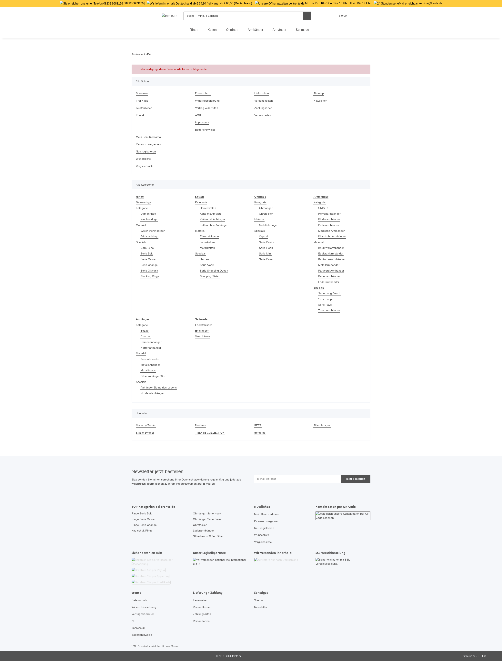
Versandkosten (263, 100)
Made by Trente (146, 425)
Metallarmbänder (328, 264)
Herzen (204, 259)
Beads (144, 330)
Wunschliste (143, 158)
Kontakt (140, 115)
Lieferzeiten (261, 93)
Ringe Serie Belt (142, 513)
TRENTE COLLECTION (210, 432)
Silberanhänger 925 (153, 376)
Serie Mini (265, 253)
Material (141, 225)
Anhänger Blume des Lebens (159, 387)
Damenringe (143, 202)
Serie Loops (325, 299)
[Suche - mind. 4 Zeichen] (307, 16)
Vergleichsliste (145, 166)
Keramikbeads (149, 359)
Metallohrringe (268, 225)
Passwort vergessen (148, 144)
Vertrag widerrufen (206, 107)
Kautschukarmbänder (331, 259)
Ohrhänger (266, 208)
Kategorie (142, 208)
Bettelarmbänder (328, 225)
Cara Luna (147, 247)
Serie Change (149, 264)
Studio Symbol (145, 432)
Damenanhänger (151, 342)
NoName (200, 425)
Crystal (263, 236)
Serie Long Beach (329, 293)
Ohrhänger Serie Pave (207, 519)
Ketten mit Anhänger (212, 219)
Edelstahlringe (149, 236)
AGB (198, 115)
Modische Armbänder (331, 230)
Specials (141, 242)
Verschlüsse (202, 336)
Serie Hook (266, 247)
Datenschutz (203, 93)
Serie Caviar (148, 259)
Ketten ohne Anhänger (214, 225)
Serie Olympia (149, 270)
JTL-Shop (481, 656)
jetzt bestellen (355, 478)
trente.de (260, 432)
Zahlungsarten (263, 107)
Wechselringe (149, 219)
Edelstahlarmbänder (330, 253)
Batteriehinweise (205, 129)
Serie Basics (266, 242)
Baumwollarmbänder (331, 247)
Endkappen (202, 330)
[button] (325, 16)
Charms (145, 336)
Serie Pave (266, 259)
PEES (257, 425)
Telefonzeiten (144, 107)
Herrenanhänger (151, 347)
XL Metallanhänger (152, 393)
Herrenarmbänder (329, 213)
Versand (175, 646)
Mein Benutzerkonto (148, 137)
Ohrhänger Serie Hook (207, 513)
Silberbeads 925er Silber (208, 536)
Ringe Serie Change (144, 524)
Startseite (142, 93)
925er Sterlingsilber (153, 230)
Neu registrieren (146, 151)
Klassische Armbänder (332, 236)
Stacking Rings (150, 276)
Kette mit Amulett (210, 213)
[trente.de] (169, 16)
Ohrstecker (266, 213)
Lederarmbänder (328, 282)
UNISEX (323, 208)
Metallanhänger (150, 364)
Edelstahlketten (209, 236)
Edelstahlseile (203, 324)
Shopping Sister (209, 276)
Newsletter (320, 100)
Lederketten (207, 242)
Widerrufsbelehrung (207, 100)
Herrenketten (208, 208)
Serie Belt (147, 253)
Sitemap (319, 93)
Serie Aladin (207, 264)
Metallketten (207, 247)
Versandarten (262, 115)
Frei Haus (142, 100)
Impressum (202, 122)
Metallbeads (148, 370)
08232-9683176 (134, 3)
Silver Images (322, 425)
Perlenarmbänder (329, 276)
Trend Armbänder (329, 310)
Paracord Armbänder (331, 270)
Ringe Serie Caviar (143, 519)
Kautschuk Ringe (142, 530)
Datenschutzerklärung (196, 479)
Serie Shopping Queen (214, 270)
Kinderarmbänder (329, 219)
